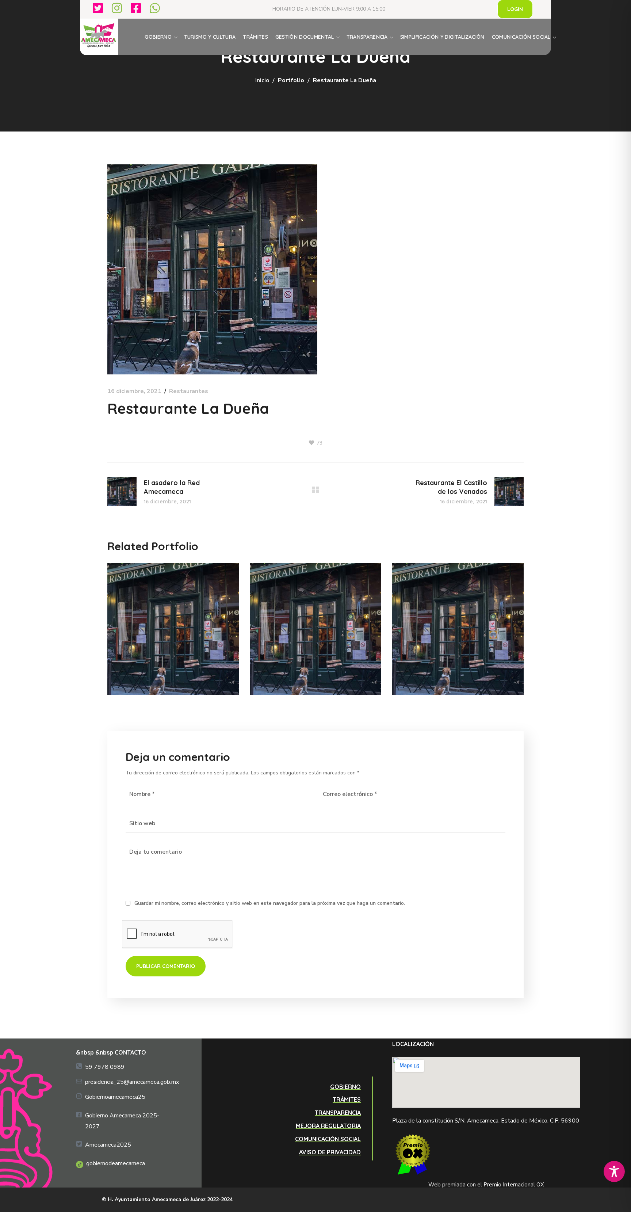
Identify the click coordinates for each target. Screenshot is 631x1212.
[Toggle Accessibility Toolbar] (614, 1171)
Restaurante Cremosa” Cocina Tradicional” (308, 623)
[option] (173, 634)
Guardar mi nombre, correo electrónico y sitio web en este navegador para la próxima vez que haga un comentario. (269, 903)
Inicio (262, 80)
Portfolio (291, 80)
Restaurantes (188, 391)
